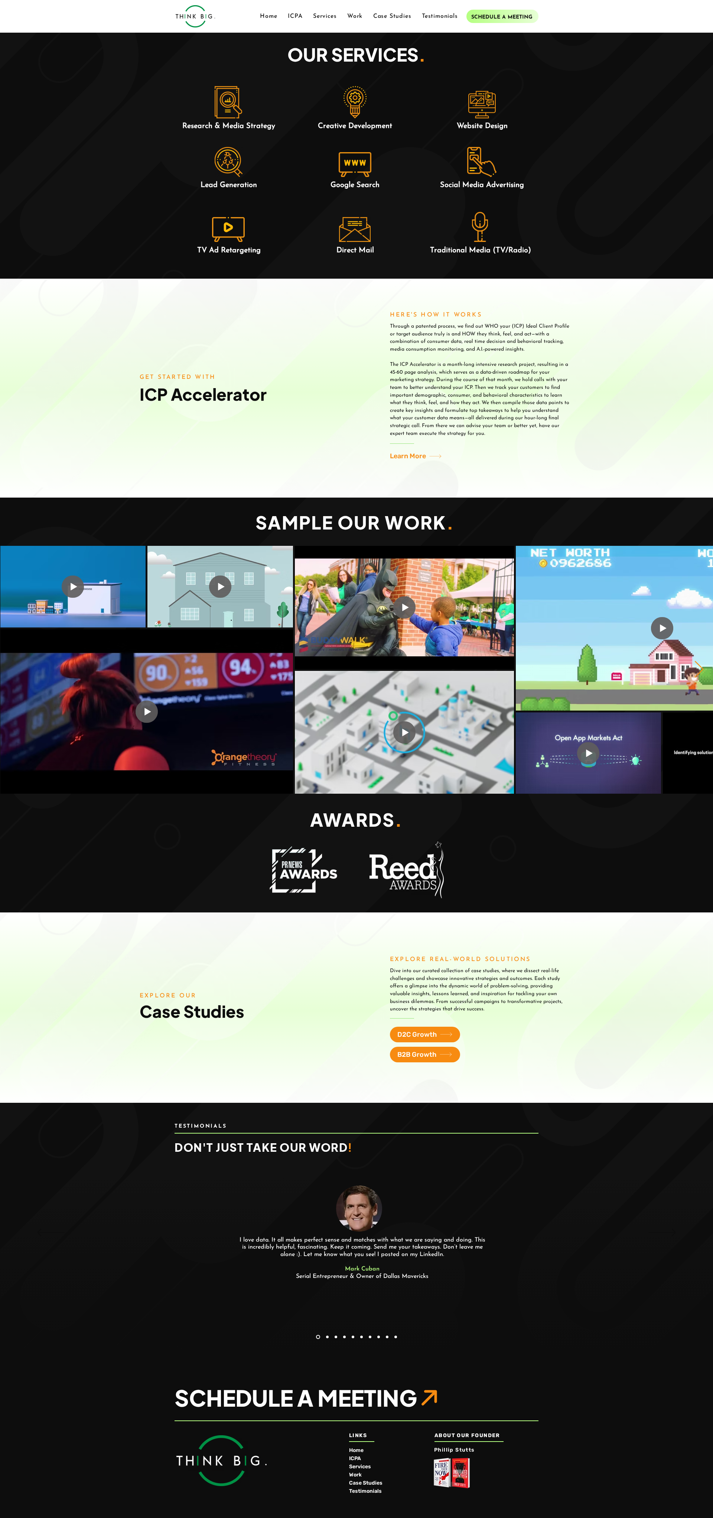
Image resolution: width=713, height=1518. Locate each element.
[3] (336, 1336)
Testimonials (365, 1491)
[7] (370, 1336)
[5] (353, 1336)
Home (356, 1450)
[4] (344, 1336)
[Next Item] (699, 669)
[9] (387, 1336)
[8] (378, 1336)
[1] (317, 1336)
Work (355, 1475)
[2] (327, 1337)
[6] (361, 1336)
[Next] (662, 1233)
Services (360, 1466)
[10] (395, 1336)
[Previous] (50, 1233)
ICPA (355, 1458)
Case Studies (365, 1483)
